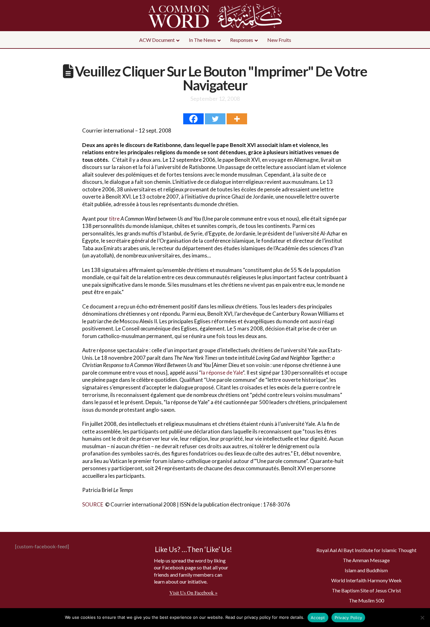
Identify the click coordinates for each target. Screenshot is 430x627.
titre (114, 218)
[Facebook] (193, 118)
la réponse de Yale (222, 372)
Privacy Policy (348, 617)
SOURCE (92, 504)
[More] (237, 118)
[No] (422, 617)
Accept (318, 617)
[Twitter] (215, 118)
